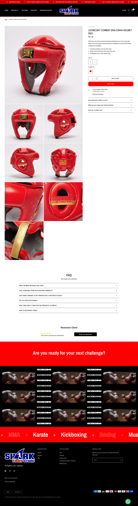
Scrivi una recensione (85, 334)
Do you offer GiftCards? (28, 300)
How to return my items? (28, 310)
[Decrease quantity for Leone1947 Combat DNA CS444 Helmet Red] (89, 78)
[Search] (129, 10)
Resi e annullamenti (10, 482)
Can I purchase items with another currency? (36, 290)
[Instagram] (11, 471)
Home (6, 10)
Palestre (40, 455)
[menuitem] (7, 10)
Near (60, 453)
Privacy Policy (63, 458)
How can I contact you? (95, 110)
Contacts (34, 10)
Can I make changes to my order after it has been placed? (40, 295)
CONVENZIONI (42, 449)
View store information (97, 94)
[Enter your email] (120, 460)
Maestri (39, 453)
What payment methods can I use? (31, 286)
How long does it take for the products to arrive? (38, 305)
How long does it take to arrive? (98, 100)
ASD (39, 458)
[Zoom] (78, 30)
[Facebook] (7, 471)
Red (90, 71)
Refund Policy (63, 463)
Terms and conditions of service (67, 461)
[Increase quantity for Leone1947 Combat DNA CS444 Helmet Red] (95, 78)
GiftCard (25, 10)
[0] (132, 10)
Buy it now (110, 84)
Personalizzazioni (46, 10)
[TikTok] (16, 471)
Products (14, 10)
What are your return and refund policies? (101, 105)
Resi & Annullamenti (11, 478)
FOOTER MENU (64, 449)
